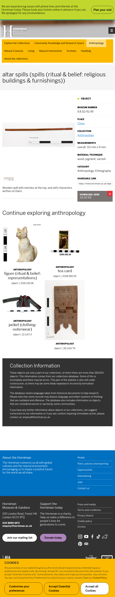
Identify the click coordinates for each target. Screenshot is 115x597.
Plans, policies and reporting (92, 463)
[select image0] (8, 178)
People (81, 457)
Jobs (80, 482)
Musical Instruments (50, 51)
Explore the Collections (17, 43)
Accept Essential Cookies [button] (59, 588)
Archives (71, 51)
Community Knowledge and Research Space (59, 43)
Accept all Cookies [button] (91, 588)
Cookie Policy (100, 577)
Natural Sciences (13, 51)
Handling (86, 51)
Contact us (83, 488)
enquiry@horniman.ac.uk (36, 417)
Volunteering (84, 476)
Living (31, 51)
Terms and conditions (89, 510)
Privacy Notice (85, 515)
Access (81, 526)
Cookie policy (84, 521)
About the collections (16, 58)
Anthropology (96, 43)
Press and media (86, 504)
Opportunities (84, 469)
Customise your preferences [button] (19, 588)
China (80, 123)
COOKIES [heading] (11, 563)
